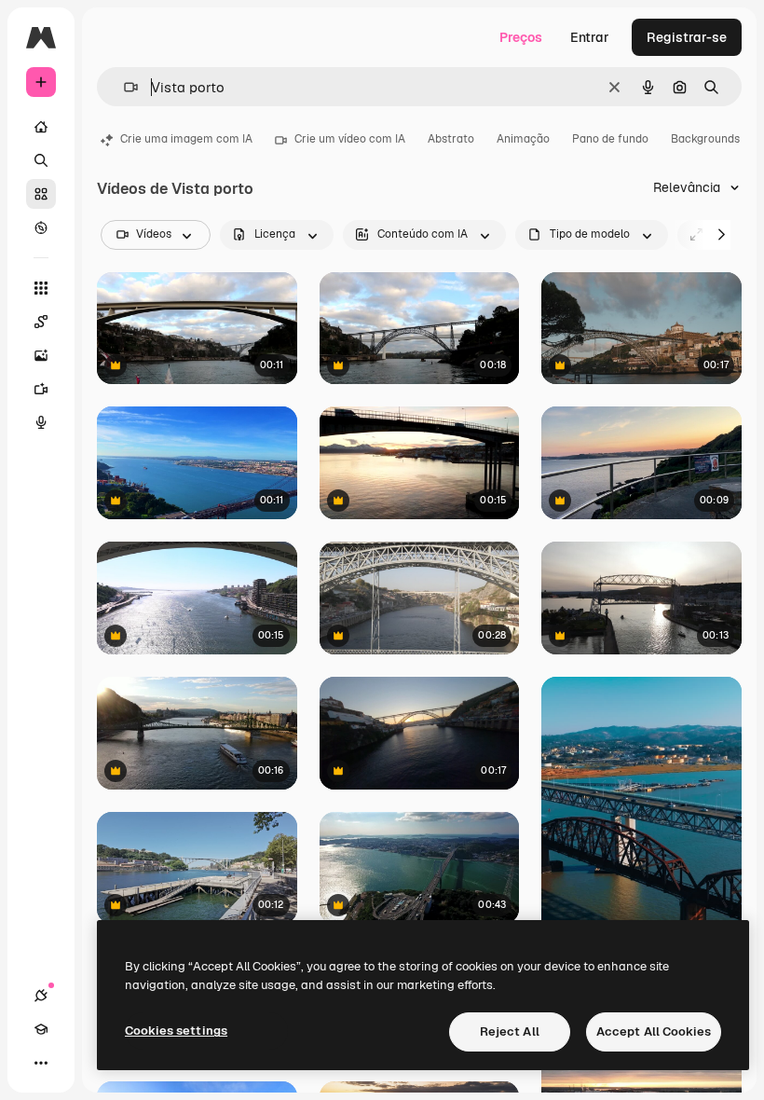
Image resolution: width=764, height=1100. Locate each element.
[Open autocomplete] (123, 87)
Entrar (589, 37)
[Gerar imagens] (41, 355)
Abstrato (451, 138)
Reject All (509, 1031)
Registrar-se (687, 37)
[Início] (41, 127)
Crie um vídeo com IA (349, 138)
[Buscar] (41, 160)
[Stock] (41, 194)
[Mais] (41, 1063)
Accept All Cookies (653, 1031)
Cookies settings (176, 1030)
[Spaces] (41, 322)
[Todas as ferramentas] (41, 288)
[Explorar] (41, 227)
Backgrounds (705, 138)
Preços (520, 37)
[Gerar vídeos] (41, 389)
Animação (523, 138)
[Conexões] (41, 996)
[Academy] (41, 1029)
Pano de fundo (610, 138)
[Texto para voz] (41, 422)
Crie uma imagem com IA (186, 138)
